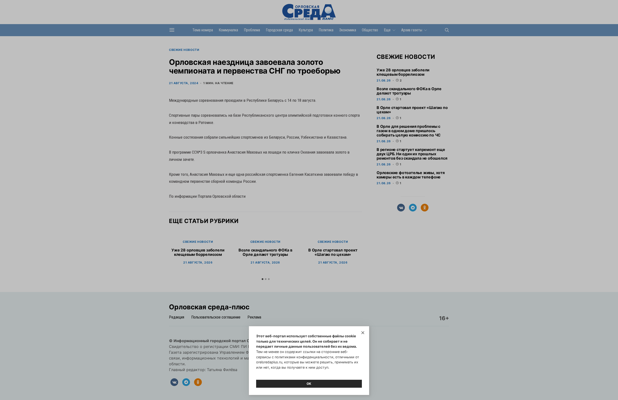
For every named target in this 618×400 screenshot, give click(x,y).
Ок (309, 384)
